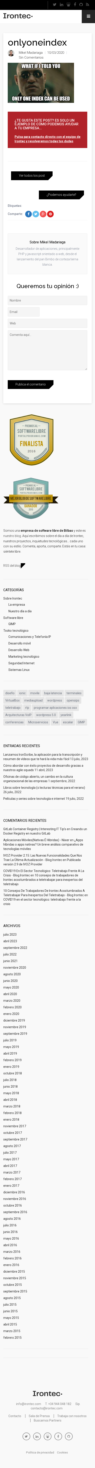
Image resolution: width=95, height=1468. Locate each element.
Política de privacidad (40, 1452)
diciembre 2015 (14, 1271)
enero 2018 (11, 1119)
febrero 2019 (12, 1060)
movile (35, 693)
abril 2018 (10, 1099)
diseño (10, 693)
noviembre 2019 (14, 1027)
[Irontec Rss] (87, 5)
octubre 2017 (12, 1133)
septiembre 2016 (15, 1212)
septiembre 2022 (15, 948)
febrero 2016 (12, 1258)
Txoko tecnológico (15, 630)
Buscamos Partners (47, 1420)
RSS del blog (12, 565)
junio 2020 (10, 981)
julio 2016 (10, 1225)
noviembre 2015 (14, 1278)
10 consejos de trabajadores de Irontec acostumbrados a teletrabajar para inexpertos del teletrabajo (43, 880)
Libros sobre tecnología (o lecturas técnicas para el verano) (44, 787)
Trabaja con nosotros (72, 1416)
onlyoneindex (37, 42)
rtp (27, 707)
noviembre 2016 (14, 1199)
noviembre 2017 (14, 1126)
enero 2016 (11, 1265)
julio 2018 (10, 1080)
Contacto (14, 1416)
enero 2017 (11, 1185)
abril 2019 (10, 1053)
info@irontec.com (28, 1404)
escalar (68, 722)
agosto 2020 (12, 974)
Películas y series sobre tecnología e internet (34, 798)
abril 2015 (10, 1324)
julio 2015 (10, 1304)
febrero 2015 (12, 1337)
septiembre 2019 (15, 1033)
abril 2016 (10, 1245)
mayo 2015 (11, 1318)
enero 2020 (11, 1014)
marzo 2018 (11, 1106)
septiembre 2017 (15, 1139)
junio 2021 (10, 961)
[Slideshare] (68, 5)
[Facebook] (75, 5)
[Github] (81, 5)
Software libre (13, 618)
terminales (74, 693)
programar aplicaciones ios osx (55, 707)
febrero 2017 (12, 1179)
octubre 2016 (12, 1205)
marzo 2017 (11, 1172)
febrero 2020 (12, 1007)
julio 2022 (10, 954)
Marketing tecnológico (23, 656)
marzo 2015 (11, 1331)
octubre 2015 (12, 1285)
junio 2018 (10, 1086)
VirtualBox (12, 700)
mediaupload (33, 700)
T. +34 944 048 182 (58, 1404)
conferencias (14, 722)
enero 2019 (11, 1066)
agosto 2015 (12, 1298)
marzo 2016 (11, 1251)
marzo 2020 (11, 1000)
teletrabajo (13, 707)
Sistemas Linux (19, 670)
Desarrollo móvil (19, 643)
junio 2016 (10, 1232)
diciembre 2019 (14, 1020)
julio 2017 (10, 1152)
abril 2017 (10, 1166)
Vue (55, 722)
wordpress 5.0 (46, 715)
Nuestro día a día (20, 611)
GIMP (12, 624)
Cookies (62, 1452)
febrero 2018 (12, 1113)
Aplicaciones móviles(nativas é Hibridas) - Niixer (36, 840)
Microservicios (38, 722)
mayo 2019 (11, 1047)
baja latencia (53, 693)
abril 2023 (10, 941)
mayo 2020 (11, 987)
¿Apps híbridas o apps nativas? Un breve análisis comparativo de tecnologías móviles (43, 844)
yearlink (66, 715)
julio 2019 (10, 1040)
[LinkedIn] (61, 5)
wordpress (54, 700)
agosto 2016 (12, 1218)
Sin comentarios (31, 57)
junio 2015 (10, 1311)
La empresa (16, 604)
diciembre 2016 (14, 1192)
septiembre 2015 (15, 1291)
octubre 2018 (12, 1073)
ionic (22, 693)
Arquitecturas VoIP (18, 715)
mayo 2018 (11, 1093)
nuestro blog (12, 536)
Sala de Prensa (39, 1416)
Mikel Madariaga (31, 53)
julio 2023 (10, 934)
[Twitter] (54, 5)
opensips (73, 700)
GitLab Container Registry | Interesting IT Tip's (34, 829)
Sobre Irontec (12, 598)
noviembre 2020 (14, 967)
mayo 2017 (11, 1159)
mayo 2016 (11, 1238)
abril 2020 (10, 994)
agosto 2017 (12, 1146)
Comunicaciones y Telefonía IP (29, 637)
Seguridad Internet (21, 663)
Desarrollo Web (18, 650)
